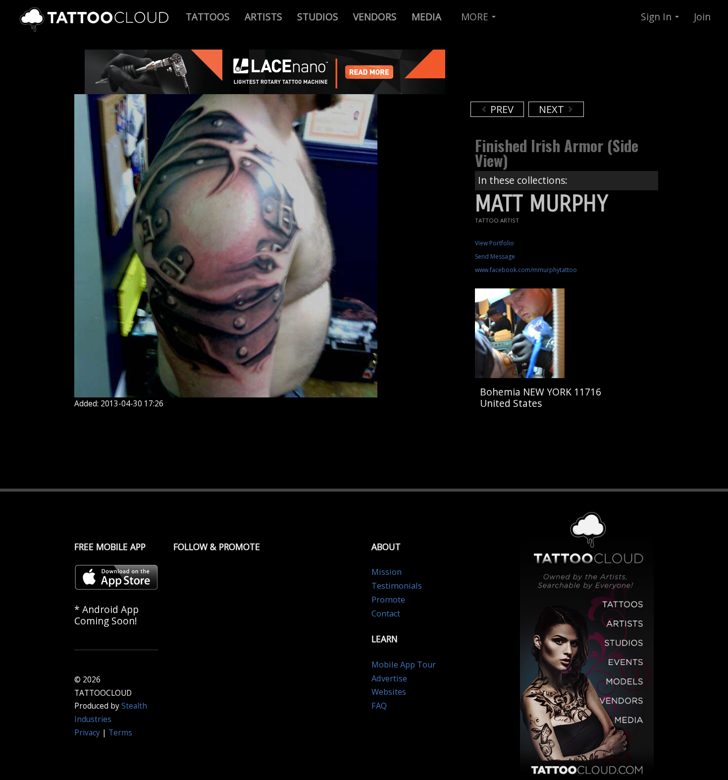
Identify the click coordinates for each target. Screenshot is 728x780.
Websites (388, 691)
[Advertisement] (549, 74)
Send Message (495, 256)
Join (702, 16)
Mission (386, 571)
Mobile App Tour (403, 664)
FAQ (379, 705)
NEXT (553, 109)
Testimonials (396, 585)
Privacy (87, 732)
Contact (385, 613)
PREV (501, 109)
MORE (476, 16)
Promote (388, 599)
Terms (120, 732)
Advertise (389, 678)
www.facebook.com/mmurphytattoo (526, 270)
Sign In (657, 16)
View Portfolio (494, 243)
